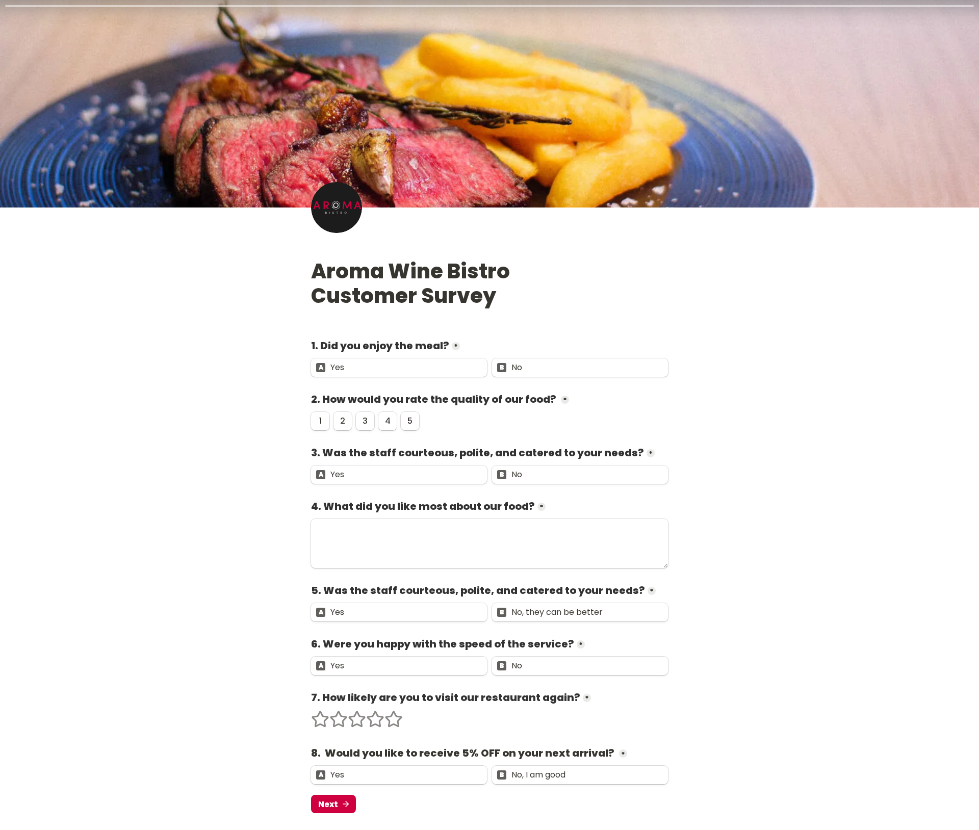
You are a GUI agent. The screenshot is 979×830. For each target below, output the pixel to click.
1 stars (313, 714)
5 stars (387, 714)
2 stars (331, 714)
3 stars (350, 714)
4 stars (368, 714)
